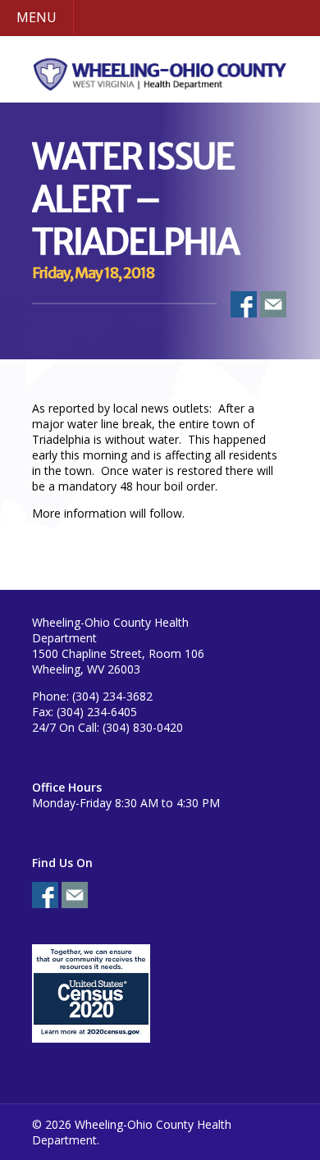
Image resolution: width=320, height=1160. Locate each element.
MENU (36, 17)
